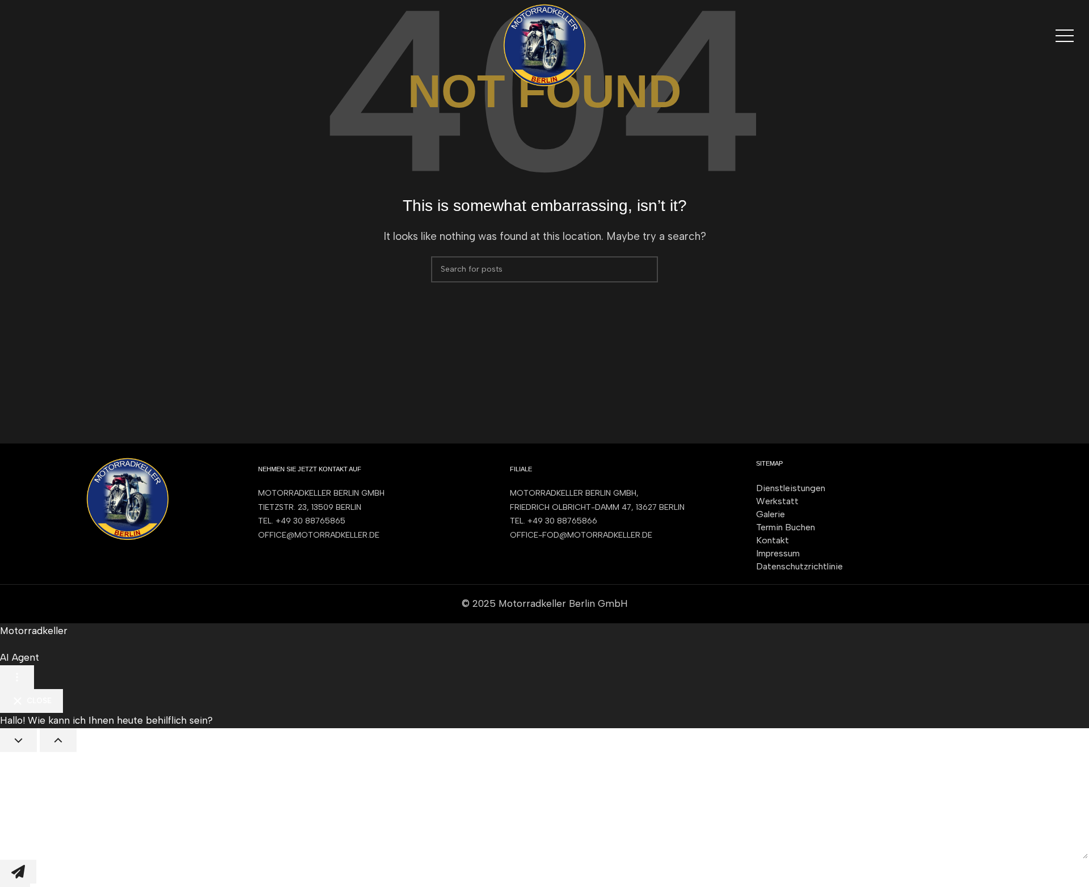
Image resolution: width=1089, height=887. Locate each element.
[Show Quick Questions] (58, 740)
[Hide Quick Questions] (18, 740)
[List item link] (372, 521)
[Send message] (18, 872)
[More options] (17, 677)
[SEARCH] (645, 269)
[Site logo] (544, 44)
